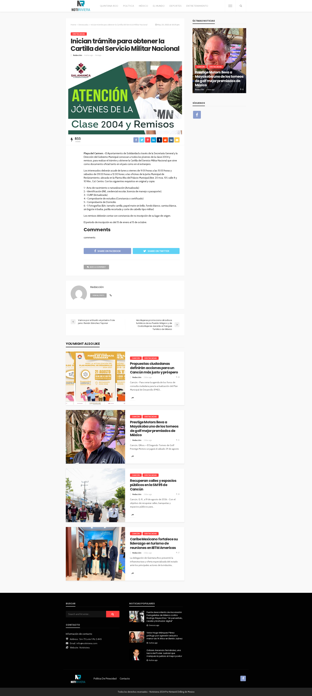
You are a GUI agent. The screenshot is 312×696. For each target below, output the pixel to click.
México (143, 5)
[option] (219, 60)
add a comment (98, 267)
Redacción (77, 55)
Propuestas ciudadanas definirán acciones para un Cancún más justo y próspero (154, 368)
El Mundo (159, 5)
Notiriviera (84, 647)
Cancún (136, 358)
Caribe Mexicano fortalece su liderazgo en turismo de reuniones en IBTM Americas (154, 543)
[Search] (241, 6)
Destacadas (79, 34)
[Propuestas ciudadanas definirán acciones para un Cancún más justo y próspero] (95, 378)
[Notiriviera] (81, 6)
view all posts (98, 295)
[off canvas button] (230, 6)
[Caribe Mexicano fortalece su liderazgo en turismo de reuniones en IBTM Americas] (95, 554)
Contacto (125, 678)
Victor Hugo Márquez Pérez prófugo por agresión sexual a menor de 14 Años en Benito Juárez (164, 635)
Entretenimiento (197, 5)
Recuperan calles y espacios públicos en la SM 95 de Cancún (153, 485)
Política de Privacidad (105, 678)
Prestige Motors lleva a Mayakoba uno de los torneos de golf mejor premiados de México (154, 428)
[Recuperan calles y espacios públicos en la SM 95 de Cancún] (95, 495)
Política (128, 5)
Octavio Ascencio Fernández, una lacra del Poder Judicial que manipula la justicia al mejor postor (164, 653)
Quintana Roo (109, 5)
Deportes (175, 5)
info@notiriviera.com (87, 643)
